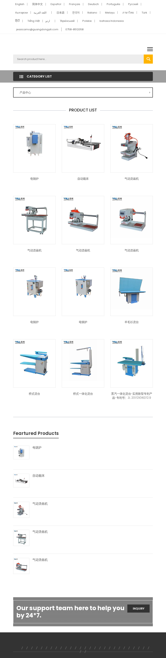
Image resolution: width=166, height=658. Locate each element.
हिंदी (17, 21)
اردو (48, 21)
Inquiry (138, 609)
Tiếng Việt (34, 21)
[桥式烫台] (34, 360)
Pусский (133, 4)
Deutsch (93, 4)
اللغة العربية (40, 13)
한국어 (76, 13)
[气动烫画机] (132, 145)
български (21, 13)
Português (113, 4)
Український (67, 21)
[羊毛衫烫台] (132, 288)
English (19, 4)
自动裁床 (83, 179)
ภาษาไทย (128, 13)
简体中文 (37, 4)
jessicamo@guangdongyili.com (37, 29)
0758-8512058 (74, 29)
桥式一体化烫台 (83, 394)
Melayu (110, 13)
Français (74, 4)
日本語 (60, 13)
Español (56, 4)
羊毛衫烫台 (132, 322)
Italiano (92, 13)
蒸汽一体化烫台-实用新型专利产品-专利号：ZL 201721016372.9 (131, 396)
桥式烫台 (34, 394)
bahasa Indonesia (112, 21)
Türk (144, 13)
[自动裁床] (83, 142)
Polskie (87, 21)
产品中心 (85, 92)
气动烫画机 (132, 179)
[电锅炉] (34, 142)
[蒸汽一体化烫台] (83, 360)
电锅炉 (34, 179)
